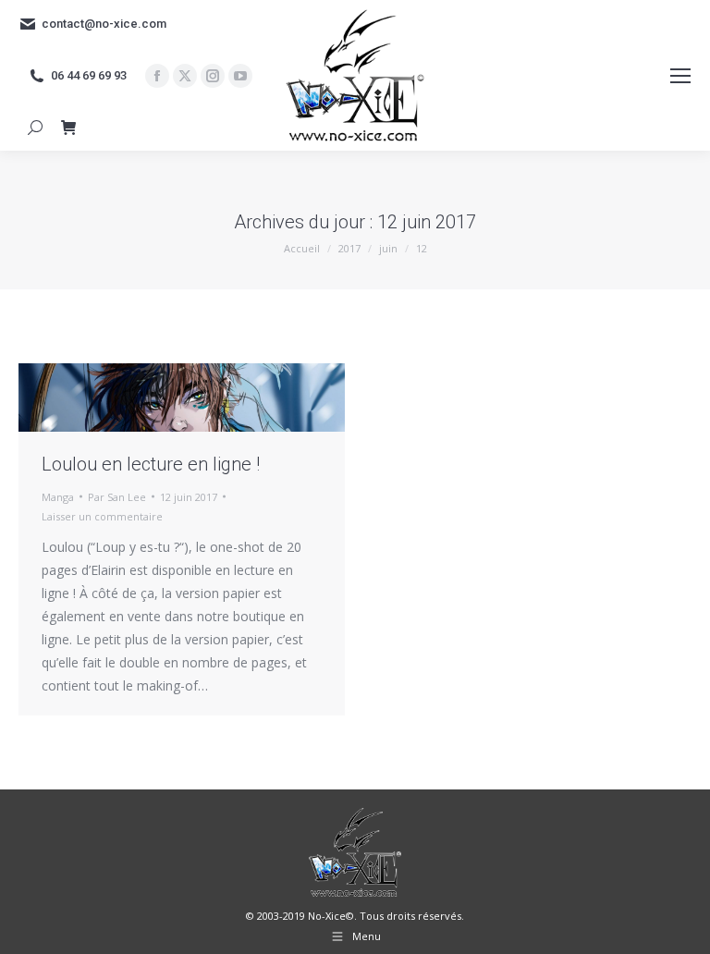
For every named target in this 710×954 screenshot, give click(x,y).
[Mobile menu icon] (680, 76)
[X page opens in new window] (185, 76)
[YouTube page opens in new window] (240, 76)
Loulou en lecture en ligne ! (151, 464)
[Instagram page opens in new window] (213, 76)
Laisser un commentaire (102, 516)
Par (117, 497)
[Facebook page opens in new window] (157, 76)
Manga (58, 497)
